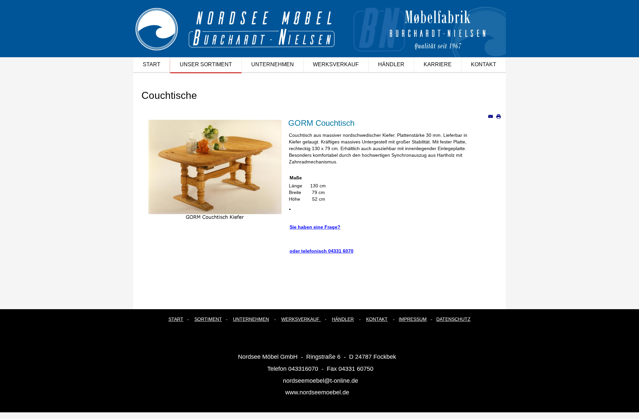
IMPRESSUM (413, 319)
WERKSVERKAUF (300, 319)
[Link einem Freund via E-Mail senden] (490, 116)
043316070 (303, 368)
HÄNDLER (343, 319)
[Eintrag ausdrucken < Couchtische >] (498, 116)
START (175, 319)
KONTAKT (377, 319)
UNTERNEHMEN (251, 319)
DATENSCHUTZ (453, 319)
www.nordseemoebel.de (317, 392)
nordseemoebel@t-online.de (320, 380)
